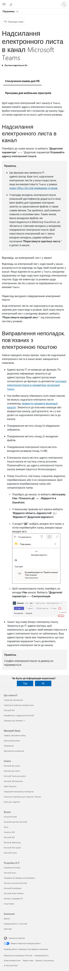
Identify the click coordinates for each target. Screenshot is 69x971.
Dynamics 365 (9, 832)
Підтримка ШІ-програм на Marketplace (19, 878)
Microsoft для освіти (12, 766)
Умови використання (12, 960)
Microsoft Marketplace (13, 888)
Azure (6, 827)
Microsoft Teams (10, 853)
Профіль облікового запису (15, 735)
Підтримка (9, 11)
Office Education (10, 786)
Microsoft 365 (9, 710)
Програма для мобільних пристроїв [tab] (28, 93)
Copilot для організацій (13, 700)
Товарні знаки (28, 960)
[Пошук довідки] (11, 4)
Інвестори (8, 929)
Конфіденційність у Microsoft (15, 923)
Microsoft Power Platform (14, 893)
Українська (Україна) (17, 938)
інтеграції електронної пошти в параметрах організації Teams (36, 385)
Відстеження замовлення (14, 751)
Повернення (9, 746)
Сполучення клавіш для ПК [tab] (22, 81)
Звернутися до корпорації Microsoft (18, 955)
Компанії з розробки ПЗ (13, 898)
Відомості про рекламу (45, 960)
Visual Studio (9, 903)
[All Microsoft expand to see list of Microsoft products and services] (4, 4)
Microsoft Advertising (12, 842)
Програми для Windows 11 (14, 720)
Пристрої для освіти (12, 771)
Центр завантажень (12, 740)
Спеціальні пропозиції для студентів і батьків (22, 796)
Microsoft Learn (10, 873)
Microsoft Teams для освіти (15, 776)
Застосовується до (15, 65)
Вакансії (7, 918)
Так (25, 683)
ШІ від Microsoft (10, 816)
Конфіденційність (41, 955)
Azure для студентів (12, 802)
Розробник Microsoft (12, 867)
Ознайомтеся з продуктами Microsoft (19, 715)
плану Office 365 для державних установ (33, 188)
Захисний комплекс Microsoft (15, 822)
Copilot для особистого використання (19, 705)
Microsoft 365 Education (13, 781)
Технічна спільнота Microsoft (15, 883)
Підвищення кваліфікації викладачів (19, 791)
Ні (43, 683)
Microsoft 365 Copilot (12, 847)
